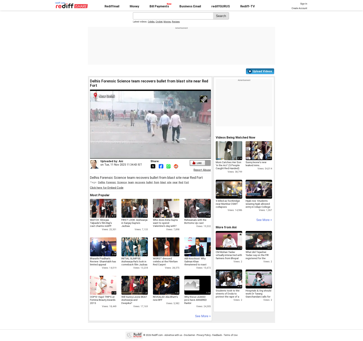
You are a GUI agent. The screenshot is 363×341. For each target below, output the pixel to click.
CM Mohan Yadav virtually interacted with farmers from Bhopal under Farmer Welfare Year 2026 (229, 258)
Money (134, 6)
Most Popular (100, 195)
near (175, 182)
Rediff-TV (247, 6)
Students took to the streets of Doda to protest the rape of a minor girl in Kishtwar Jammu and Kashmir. (228, 296)
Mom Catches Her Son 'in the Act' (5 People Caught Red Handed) (228, 165)
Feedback (217, 335)
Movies (167, 22)
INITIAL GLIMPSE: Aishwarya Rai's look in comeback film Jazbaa (134, 261)
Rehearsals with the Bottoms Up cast (195, 221)
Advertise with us (173, 335)
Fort (186, 182)
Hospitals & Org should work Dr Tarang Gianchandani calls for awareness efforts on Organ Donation (258, 296)
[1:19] (191, 285)
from (156, 182)
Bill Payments (159, 6)
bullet (149, 182)
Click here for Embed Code (106, 187)
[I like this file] (197, 162)
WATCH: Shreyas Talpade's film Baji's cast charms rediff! (101, 222)
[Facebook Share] (161, 166)
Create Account (299, 8)
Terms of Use (230, 335)
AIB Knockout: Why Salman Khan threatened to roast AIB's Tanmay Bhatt (195, 263)
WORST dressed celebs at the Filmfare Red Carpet (165, 261)
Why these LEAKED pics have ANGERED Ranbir (195, 299)
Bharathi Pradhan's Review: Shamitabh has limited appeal (103, 261)
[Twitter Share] (153, 166)
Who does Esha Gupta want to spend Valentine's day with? (165, 222)
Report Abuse (202, 170)
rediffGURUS (220, 6)
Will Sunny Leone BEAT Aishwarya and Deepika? (134, 299)
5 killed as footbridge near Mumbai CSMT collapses (228, 203)
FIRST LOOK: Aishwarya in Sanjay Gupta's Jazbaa (134, 222)
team (131, 182)
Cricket (159, 22)
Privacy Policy (204, 335)
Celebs (151, 22)
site (169, 182)
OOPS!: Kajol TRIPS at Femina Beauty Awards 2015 (103, 299)
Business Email (190, 6)
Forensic (111, 182)
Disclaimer (189, 335)
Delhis (101, 182)
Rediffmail (112, 6)
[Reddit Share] (176, 166)
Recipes (176, 22)
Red (181, 182)
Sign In (303, 3)
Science (122, 182)
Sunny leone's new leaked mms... (256, 164)
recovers (140, 182)
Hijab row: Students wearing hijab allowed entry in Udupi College (258, 203)
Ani (121, 161)
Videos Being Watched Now (235, 137)
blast (163, 182)
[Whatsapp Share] (169, 166)
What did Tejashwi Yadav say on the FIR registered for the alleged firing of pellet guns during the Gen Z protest (258, 259)
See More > (203, 316)
